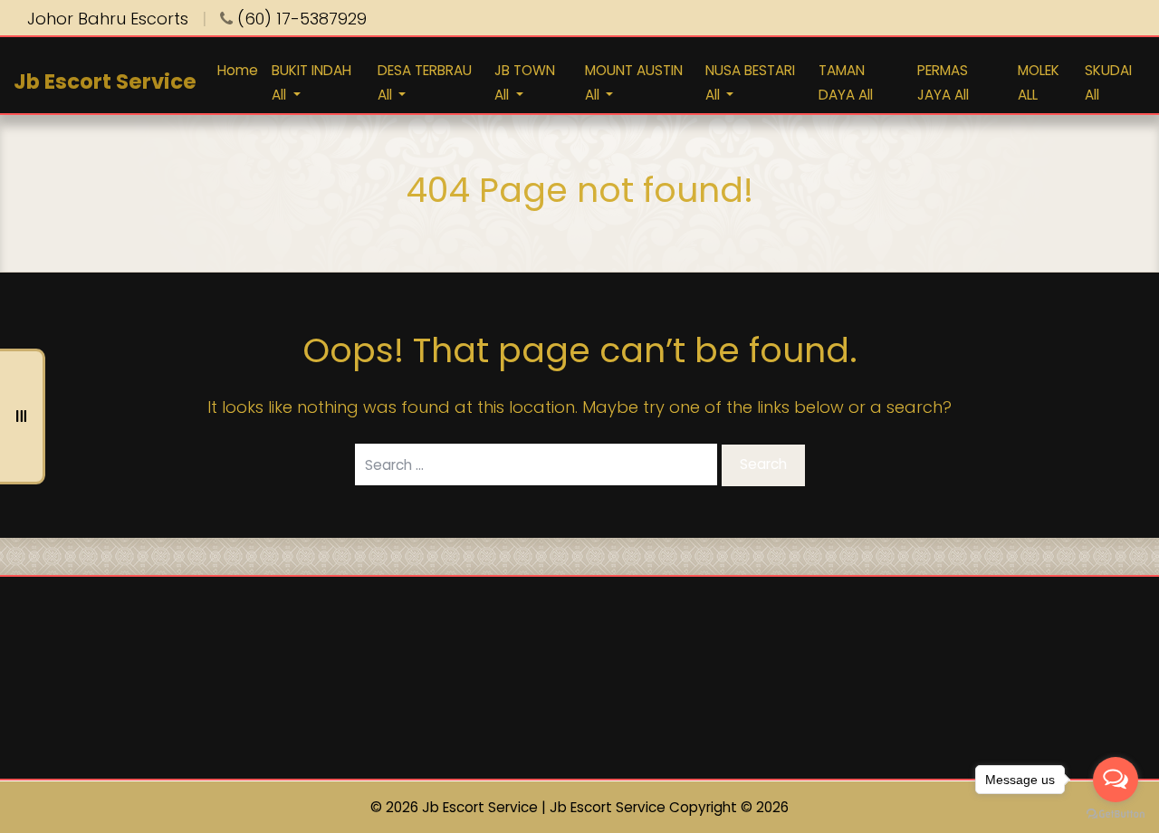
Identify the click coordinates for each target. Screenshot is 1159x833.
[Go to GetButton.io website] (1116, 814)
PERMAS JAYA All (943, 81)
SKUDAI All (1108, 81)
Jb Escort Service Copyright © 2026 (669, 807)
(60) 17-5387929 (300, 18)
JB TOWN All (524, 81)
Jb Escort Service (105, 80)
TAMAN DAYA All (846, 81)
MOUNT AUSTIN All (634, 81)
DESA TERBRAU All (425, 81)
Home (237, 69)
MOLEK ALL (1038, 81)
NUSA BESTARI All (750, 81)
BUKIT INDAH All (311, 81)
